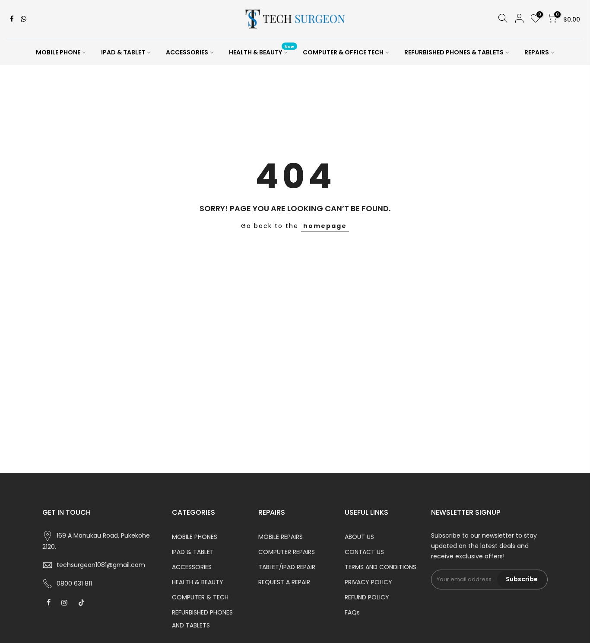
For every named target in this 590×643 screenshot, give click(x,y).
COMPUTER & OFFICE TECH (343, 52)
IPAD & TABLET (123, 52)
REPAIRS (536, 52)
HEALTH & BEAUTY (262, 50)
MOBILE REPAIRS (280, 536)
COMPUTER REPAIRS (286, 552)
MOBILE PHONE (58, 52)
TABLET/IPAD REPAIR (286, 567)
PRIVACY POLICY (368, 582)
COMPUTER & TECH (200, 597)
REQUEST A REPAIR (284, 582)
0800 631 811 (74, 583)
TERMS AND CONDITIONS (380, 567)
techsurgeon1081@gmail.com (101, 565)
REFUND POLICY (367, 597)
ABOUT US (359, 536)
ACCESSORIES (187, 52)
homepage (325, 226)
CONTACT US (364, 552)
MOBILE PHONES (194, 536)
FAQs (352, 612)
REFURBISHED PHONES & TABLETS (454, 52)
